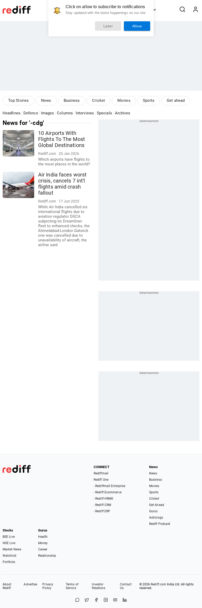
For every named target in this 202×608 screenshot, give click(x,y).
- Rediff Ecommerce (108, 492)
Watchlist (9, 556)
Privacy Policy (47, 586)
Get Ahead (156, 505)
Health (43, 537)
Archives (122, 113)
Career (43, 549)
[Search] (182, 10)
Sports (149, 100)
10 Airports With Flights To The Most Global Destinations (61, 139)
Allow (137, 26)
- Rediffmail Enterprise (109, 486)
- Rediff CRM (102, 505)
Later (108, 26)
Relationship (47, 556)
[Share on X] (87, 600)
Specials (104, 113)
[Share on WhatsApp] (77, 600)
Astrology (156, 517)
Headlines (12, 113)
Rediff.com (158, 584)
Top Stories (18, 100)
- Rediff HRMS (103, 498)
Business (72, 100)
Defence (30, 113)
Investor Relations (98, 586)
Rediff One (101, 480)
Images (47, 113)
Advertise (30, 584)
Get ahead (176, 100)
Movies (123, 100)
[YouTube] (115, 600)
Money (43, 543)
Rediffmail (101, 473)
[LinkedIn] (125, 600)
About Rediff (7, 586)
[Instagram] (106, 600)
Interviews (85, 113)
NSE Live (9, 543)
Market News (12, 549)
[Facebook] (96, 600)
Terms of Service (72, 586)
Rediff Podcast (159, 524)
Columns (65, 113)
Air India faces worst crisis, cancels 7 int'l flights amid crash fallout (62, 184)
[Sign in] (195, 10)
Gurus (153, 511)
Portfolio (9, 562)
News (46, 100)
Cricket (98, 100)
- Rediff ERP (102, 511)
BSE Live (9, 537)
